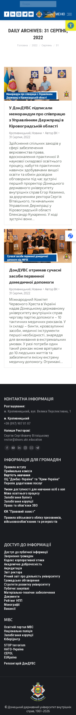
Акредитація (13, 568)
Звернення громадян (18, 556)
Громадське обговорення (21, 580)
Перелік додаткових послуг (23, 483)
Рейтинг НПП (13, 600)
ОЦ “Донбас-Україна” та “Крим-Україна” (32, 479)
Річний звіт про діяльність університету (32, 576)
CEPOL (8, 653)
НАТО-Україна (14, 649)
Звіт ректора (13, 572)
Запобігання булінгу (18, 497)
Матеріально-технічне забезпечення (29, 592)
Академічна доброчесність (23, 564)
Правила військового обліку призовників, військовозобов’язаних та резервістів (33, 520)
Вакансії (10, 609)
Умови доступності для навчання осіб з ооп (34, 489)
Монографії (12, 605)
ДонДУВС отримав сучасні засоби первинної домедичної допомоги (35, 275)
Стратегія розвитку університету (27, 584)
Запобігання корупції (18, 501)
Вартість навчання (17, 475)
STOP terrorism (14, 645)
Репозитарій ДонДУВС (19, 663)
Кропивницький (20, 133)
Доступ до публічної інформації (26, 552)
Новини (37, 133)
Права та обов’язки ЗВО (21, 505)
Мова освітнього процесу (22, 493)
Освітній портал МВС (18, 627)
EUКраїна (10, 657)
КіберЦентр (12, 639)
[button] (70, 25)
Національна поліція (18, 631)
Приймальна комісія (18, 471)
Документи (11, 596)
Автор (51, 133)
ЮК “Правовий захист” (19, 511)
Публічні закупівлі (16, 588)
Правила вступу (15, 467)
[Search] (52, 4)
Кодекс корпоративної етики (24, 560)
